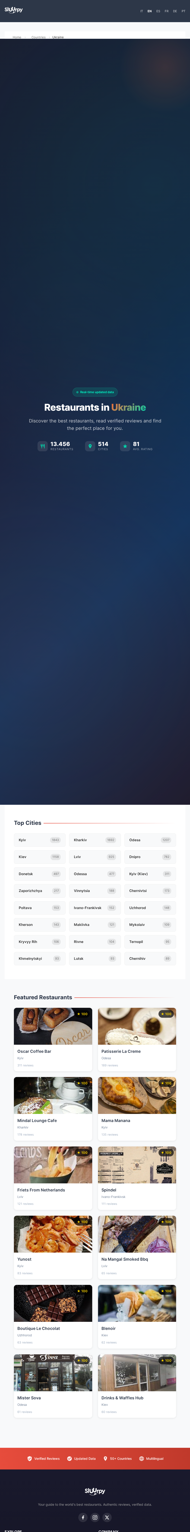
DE (175, 11)
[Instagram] (95, 1517)
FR (166, 11)
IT (141, 11)
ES (158, 11)
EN (150, 11)
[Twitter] (107, 1517)
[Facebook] (83, 1517)
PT (183, 11)
